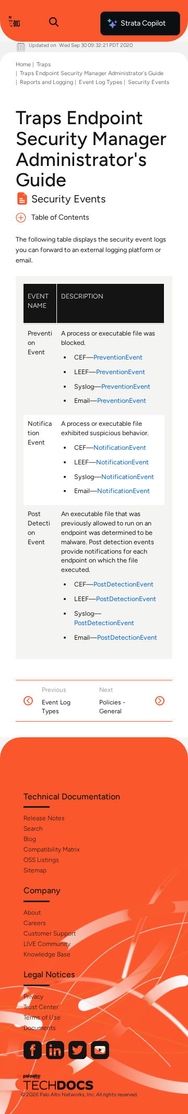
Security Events (148, 82)
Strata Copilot (143, 23)
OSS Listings (41, 860)
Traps (44, 64)
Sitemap (35, 870)
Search (33, 828)
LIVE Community (47, 944)
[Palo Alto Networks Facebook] (33, 1056)
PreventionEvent (118, 357)
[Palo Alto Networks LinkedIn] (56, 1056)
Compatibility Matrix (51, 849)
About (32, 912)
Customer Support (50, 933)
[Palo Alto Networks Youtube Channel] (100, 1056)
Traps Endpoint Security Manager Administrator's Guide (91, 73)
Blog (30, 839)
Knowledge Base (47, 954)
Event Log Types (100, 82)
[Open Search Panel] (54, 23)
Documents (40, 1028)
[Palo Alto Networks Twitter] (78, 1056)
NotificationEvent (119, 447)
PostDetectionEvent (123, 584)
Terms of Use (42, 1017)
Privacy (33, 996)
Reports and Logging (46, 82)
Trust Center (41, 1007)
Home (23, 64)
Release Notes (44, 818)
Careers (35, 923)
